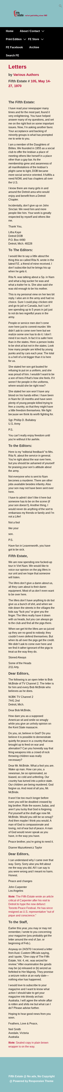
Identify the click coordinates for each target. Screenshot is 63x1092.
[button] (60, 6)
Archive (34, 47)
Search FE (12, 55)
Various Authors (26, 75)
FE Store (33, 39)
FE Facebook (14, 47)
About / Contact (30, 31)
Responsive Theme (41, 1081)
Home (9, 31)
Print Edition (14, 39)
